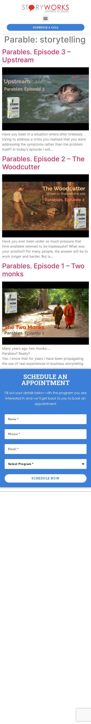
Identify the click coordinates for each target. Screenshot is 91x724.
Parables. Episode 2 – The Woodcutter (43, 163)
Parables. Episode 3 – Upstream (36, 56)
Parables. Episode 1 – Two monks (43, 270)
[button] (45, 18)
